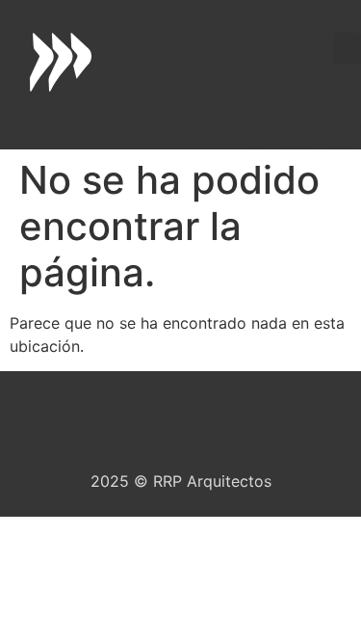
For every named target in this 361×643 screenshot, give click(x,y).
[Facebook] (255, 128)
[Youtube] (340, 128)
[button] (347, 49)
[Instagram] (297, 128)
